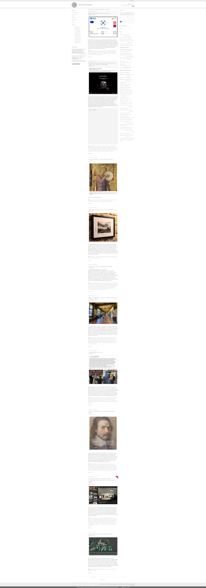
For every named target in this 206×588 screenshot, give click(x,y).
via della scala (132, 138)
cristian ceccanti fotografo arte (125, 51)
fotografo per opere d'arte (110, 521)
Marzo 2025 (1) (77, 35)
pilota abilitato (94, 53)
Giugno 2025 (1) (77, 32)
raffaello (132, 124)
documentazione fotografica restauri (101, 289)
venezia (129, 136)
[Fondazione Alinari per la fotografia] (103, 80)
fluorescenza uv (100, 149)
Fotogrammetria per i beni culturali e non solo (101, 534)
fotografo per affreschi (101, 340)
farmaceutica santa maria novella (125, 65)
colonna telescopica (105, 342)
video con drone (100, 50)
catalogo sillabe (129, 42)
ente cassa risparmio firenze (124, 62)
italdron (95, 570)
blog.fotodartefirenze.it (131, 3)
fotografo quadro (109, 201)
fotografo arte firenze (128, 79)
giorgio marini (122, 92)
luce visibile (115, 284)
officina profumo (122, 116)
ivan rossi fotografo (123, 95)
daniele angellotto (123, 54)
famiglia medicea (122, 64)
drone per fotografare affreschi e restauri (95, 54)
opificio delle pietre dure (123, 117)
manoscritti (121, 105)
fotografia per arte (123, 77)
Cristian (93, 14)
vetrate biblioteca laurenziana (124, 138)
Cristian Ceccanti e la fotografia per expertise (100, 266)
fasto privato (122, 67)
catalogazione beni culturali (100, 287)
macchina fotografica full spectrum (101, 148)
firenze (126, 67)
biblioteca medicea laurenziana (125, 39)
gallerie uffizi (128, 90)
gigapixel (92, 289)
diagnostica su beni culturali (107, 149)
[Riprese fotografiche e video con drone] (103, 26)
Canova (128, 40)
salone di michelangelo (128, 128)
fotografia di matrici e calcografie (110, 468)
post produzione (122, 124)
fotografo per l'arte (102, 283)
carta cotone (132, 40)
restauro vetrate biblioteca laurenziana (126, 127)
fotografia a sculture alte (92, 343)
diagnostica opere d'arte (101, 285)
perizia (95, 287)
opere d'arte (103, 569)
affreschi (121, 34)
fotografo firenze (123, 82)
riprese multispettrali (91, 148)
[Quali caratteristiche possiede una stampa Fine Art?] (103, 227)
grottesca (131, 92)
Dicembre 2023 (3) (78, 42)
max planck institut (123, 108)
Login (130, 0)
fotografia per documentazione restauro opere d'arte (97, 400)
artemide (105, 397)
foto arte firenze (125, 70)
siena (132, 130)
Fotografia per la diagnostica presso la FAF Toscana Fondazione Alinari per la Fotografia (102, 63)
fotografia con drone (93, 50)
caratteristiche (98, 256)
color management (127, 45)
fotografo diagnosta (93, 146)
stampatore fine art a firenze (106, 256)
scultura (130, 130)
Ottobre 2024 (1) (77, 39)
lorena (127, 100)
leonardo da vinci (122, 100)
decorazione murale (129, 54)
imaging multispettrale (109, 287)
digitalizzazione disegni (94, 466)
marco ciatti (130, 105)
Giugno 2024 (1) (77, 41)
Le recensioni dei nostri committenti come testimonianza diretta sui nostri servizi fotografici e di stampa (102, 480)
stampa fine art (92, 256)
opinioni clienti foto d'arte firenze (108, 518)
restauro (125, 125)
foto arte (130, 67)
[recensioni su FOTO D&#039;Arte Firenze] (103, 495)
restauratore (122, 125)
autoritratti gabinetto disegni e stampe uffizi (106, 465)
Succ (122, 577)
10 (119, 577)
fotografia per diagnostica (109, 285)
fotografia (127, 72)
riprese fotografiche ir (112, 147)
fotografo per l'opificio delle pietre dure (96, 397)
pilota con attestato (112, 53)
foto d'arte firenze (122, 72)
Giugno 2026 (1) (77, 27)
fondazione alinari (109, 146)
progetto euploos (128, 124)
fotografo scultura (110, 397)
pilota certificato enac (105, 53)
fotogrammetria (92, 569)
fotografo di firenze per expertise (111, 283)
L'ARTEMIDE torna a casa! (96, 352)
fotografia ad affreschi (112, 342)
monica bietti (131, 111)
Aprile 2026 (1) (77, 28)
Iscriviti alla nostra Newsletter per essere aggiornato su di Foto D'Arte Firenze (79, 50)
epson (130, 62)
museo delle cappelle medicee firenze (126, 114)
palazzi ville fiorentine (123, 119)
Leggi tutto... (90, 56)
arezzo (126, 37)
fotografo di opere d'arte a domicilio (101, 524)
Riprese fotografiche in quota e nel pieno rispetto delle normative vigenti (103, 298)
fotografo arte (122, 79)
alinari (104, 146)
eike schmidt (129, 59)
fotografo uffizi (122, 85)
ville (120, 141)
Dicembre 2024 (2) (78, 38)
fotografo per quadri (94, 340)
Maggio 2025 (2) (77, 34)
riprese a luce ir (93, 285)
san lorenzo (126, 130)
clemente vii (122, 45)
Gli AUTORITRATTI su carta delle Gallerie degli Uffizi (102, 411)
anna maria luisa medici (127, 36)
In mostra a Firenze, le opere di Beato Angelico (101, 159)
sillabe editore (122, 133)
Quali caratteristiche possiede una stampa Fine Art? (102, 209)
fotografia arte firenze (130, 74)
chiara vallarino (90, 570)
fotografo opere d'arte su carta (93, 465)
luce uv (89, 285)
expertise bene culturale (96, 286)
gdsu (131, 90)
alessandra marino (126, 34)
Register (133, 0)
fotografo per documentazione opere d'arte (95, 284)
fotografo (128, 77)
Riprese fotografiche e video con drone (99, 13)
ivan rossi (129, 94)
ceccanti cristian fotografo (94, 283)
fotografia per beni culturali (107, 284)
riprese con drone (108, 569)
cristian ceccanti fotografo (110, 400)
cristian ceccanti (100, 146)
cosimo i (131, 45)
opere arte (127, 116)
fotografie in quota (93, 337)
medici (127, 108)
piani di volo (114, 569)
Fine (125, 577)
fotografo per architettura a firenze (125, 84)
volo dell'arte (99, 53)
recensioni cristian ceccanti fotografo (96, 518)
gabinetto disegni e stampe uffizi (125, 87)
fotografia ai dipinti (102, 201)
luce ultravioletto (94, 149)
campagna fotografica (123, 40)
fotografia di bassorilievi (110, 340)
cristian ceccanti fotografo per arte (125, 53)
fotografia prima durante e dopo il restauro (100, 401)
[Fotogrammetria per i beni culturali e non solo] (103, 546)
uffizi (126, 136)
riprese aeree (105, 50)
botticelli (131, 39)
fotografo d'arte (96, 201)
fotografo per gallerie (104, 286)
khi (128, 97)
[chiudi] (128, 587)
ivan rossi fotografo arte (123, 97)
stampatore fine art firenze (130, 135)
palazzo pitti (129, 119)
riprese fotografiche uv (104, 147)
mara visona (126, 105)
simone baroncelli (127, 133)
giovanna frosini (127, 92)
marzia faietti (130, 106)
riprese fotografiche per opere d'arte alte (104, 337)
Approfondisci (123, 587)
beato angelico (90, 201)
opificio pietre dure (130, 117)
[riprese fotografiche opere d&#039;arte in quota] (103, 313)
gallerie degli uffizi (123, 90)
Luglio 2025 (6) (77, 31)
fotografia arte (115, 149)
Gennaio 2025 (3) (78, 36)
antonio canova (122, 37)
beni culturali (98, 569)
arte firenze (129, 37)
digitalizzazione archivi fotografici (99, 468)
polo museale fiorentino (129, 122)
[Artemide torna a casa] (103, 369)
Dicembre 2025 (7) (78, 29)
